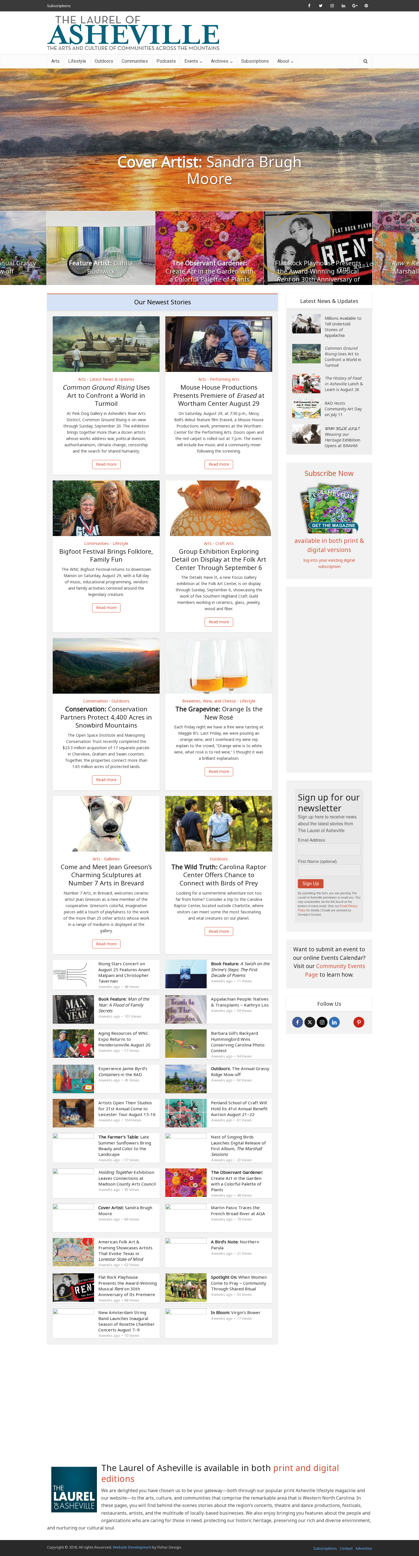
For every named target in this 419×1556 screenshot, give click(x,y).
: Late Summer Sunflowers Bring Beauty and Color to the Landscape (124, 1145)
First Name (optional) (317, 861)
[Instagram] (322, 1022)
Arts (55, 61)
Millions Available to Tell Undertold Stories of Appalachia (343, 326)
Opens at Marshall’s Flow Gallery (318, 267)
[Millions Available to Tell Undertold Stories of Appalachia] (308, 323)
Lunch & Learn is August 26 (344, 383)
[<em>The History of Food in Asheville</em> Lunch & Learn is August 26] (308, 383)
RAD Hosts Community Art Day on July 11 (343, 408)
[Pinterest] (358, 1022)
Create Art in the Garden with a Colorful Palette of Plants (101, 271)
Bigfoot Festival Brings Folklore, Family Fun (106, 555)
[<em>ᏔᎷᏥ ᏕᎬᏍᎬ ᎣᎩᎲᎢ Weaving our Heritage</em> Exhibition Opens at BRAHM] (308, 434)
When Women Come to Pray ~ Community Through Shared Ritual (239, 1283)
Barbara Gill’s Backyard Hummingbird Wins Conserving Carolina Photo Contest (238, 1041)
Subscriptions (59, 5)
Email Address (311, 840)
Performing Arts (224, 379)
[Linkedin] (334, 1022)
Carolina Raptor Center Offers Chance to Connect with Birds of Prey (218, 874)
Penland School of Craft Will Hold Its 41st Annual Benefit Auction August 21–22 (239, 1108)
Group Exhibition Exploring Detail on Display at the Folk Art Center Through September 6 (219, 559)
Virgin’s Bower (236, 1312)
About (283, 61)
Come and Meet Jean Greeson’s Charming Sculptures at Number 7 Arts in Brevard (106, 874)
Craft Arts (224, 543)
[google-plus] (346, 1022)
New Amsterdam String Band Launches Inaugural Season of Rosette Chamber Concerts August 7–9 (126, 1321)
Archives (219, 61)
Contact (346, 1548)
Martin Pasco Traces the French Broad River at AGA (238, 1210)
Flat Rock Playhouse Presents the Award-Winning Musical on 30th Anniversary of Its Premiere (209, 275)
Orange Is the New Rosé (219, 712)
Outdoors (104, 61)
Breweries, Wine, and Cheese (209, 701)
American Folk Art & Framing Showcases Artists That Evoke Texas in (125, 1250)
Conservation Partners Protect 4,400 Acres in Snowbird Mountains (106, 716)
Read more (106, 464)
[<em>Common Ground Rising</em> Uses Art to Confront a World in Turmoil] (308, 353)
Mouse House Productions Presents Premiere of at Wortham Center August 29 (219, 395)
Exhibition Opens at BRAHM (342, 437)
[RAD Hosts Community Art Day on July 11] (308, 408)
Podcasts (166, 61)
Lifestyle (77, 61)
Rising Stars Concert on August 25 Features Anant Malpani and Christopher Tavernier (124, 972)
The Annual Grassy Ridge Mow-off (240, 1071)
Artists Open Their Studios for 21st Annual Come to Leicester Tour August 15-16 (127, 1108)
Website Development (132, 1547)
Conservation (95, 701)
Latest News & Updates (112, 379)
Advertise (363, 1548)
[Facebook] (297, 1022)
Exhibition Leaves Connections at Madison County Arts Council (127, 1178)
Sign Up (310, 883)
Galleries (112, 858)
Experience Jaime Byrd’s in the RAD (122, 1071)
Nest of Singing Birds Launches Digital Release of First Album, (238, 1145)
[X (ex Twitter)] (309, 1022)
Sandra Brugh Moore (209, 170)
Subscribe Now (329, 473)
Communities (135, 61)
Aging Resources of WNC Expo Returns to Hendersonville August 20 (124, 1039)
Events (191, 61)
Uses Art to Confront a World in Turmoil (106, 395)
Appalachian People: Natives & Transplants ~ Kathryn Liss (240, 1001)
